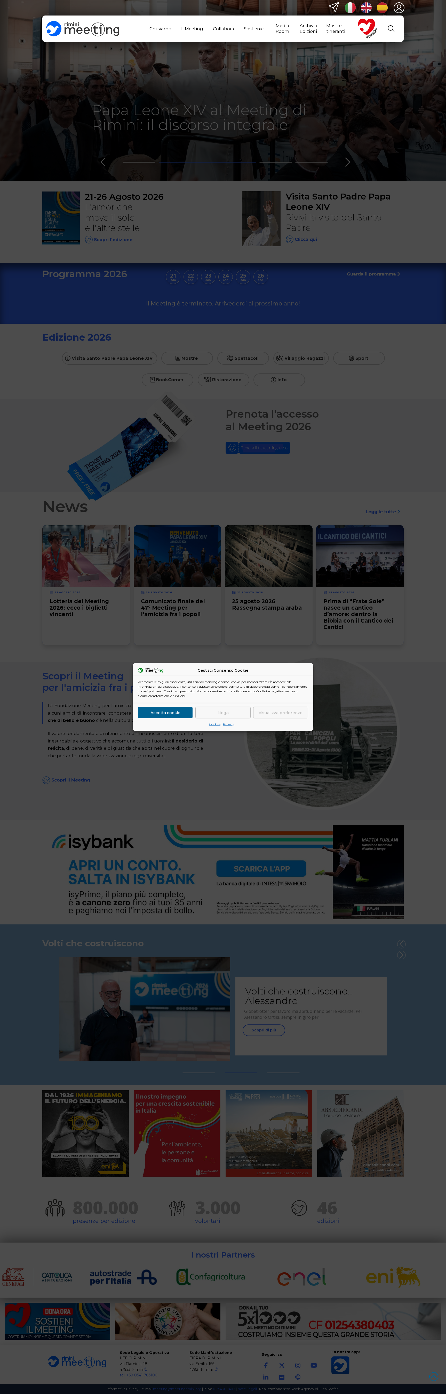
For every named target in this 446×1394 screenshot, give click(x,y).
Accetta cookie (165, 712)
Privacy (228, 724)
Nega (223, 712)
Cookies (214, 724)
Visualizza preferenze (280, 712)
